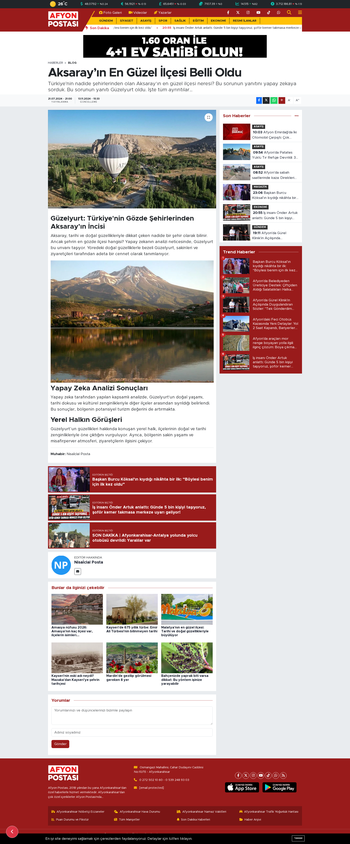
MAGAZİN (260, 187)
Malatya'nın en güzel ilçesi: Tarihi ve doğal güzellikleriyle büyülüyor (185, 631)
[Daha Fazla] (282, 100)
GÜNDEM (106, 20)
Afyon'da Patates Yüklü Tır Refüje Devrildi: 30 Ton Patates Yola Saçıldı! (275, 155)
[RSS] (283, 775)
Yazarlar (165, 12)
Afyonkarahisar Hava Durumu (140, 811)
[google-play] (280, 787)
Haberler (55, 63)
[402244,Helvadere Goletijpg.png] (132, 321)
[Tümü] (297, 116)
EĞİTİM (198, 20)
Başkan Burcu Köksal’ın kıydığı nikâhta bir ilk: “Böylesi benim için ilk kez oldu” (274, 196)
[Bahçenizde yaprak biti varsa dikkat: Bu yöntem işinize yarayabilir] (187, 657)
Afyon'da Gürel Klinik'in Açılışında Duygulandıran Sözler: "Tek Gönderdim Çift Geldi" (274, 236)
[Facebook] (238, 775)
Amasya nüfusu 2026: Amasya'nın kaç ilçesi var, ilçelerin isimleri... (72, 631)
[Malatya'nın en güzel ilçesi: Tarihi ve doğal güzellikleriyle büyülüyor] (187, 609)
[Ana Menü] (298, 12)
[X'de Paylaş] (266, 100)
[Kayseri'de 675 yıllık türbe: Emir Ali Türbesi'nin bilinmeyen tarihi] (132, 609)
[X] (245, 775)
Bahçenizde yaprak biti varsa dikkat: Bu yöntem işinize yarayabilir (184, 679)
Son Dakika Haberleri (195, 819)
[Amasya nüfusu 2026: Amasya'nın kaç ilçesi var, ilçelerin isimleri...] (77, 609)
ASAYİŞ (146, 20)
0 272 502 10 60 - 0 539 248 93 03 (164, 779)
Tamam (298, 838)
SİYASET (126, 20)
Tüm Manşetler (129, 819)
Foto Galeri (112, 12)
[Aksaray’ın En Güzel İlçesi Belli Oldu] (132, 159)
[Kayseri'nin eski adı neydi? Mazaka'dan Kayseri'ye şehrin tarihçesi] (77, 657)
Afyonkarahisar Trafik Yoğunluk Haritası (271, 811)
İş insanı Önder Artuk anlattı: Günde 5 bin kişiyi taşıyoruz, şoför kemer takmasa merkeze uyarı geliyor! (275, 216)
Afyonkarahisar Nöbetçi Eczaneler (80, 811)
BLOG (72, 63)
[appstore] (242, 787)
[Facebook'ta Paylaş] (259, 100)
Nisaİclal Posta (88, 562)
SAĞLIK (180, 20)
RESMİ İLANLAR (244, 20)
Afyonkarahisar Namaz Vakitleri (204, 811)
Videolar (140, 12)
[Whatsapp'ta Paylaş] (273, 100)
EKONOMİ (218, 20)
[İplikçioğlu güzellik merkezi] (175, 46)
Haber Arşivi (252, 819)
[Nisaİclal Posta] (61, 565)
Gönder (60, 744)
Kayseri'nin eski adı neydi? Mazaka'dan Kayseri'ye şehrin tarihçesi (75, 679)
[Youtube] (260, 775)
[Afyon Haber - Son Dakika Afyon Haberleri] (63, 19)
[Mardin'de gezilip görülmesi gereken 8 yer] (132, 657)
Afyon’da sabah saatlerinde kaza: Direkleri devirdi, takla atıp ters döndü (273, 175)
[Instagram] (253, 775)
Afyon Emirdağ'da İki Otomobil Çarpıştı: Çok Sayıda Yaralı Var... (274, 135)
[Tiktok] (268, 775)
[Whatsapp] (275, 775)
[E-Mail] (77, 571)
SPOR (163, 20)
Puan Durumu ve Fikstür (72, 819)
